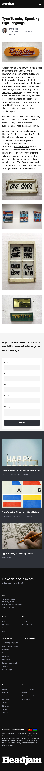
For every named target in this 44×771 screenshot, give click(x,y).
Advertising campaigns (10, 643)
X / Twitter (6, 696)
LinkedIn (5, 693)
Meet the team (27, 624)
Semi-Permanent (21, 146)
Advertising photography (10, 646)
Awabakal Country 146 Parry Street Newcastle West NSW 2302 (12, 602)
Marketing (5, 656)
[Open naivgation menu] (40, 4)
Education (5, 624)
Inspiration (16, 474)
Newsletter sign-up (28, 689)
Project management (9, 663)
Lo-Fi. (10, 105)
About (24, 617)
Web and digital (7, 670)
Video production (8, 666)
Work (4, 617)
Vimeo (4, 709)
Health (4, 621)
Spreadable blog (28, 638)
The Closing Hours (26, 162)
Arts (3, 631)
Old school (27, 32)
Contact (5, 595)
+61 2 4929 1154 (8, 607)
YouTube (5, 713)
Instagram (5, 689)
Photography (7, 516)
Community (6, 628)
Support (24, 693)
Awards (24, 621)
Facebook (5, 699)
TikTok (4, 703)
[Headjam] (8, 4)
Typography (14, 35)
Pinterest (5, 706)
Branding (5, 650)
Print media (6, 660)
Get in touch (11, 583)
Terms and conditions (29, 696)
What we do (7, 638)
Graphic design (7, 653)
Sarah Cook (14, 29)
